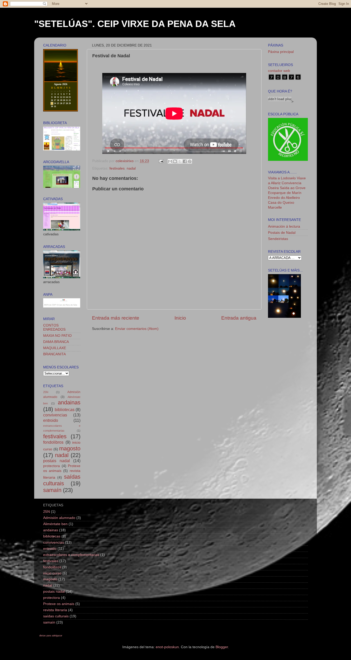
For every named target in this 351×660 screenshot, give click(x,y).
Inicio (180, 318)
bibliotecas (65, 409)
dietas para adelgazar (50, 635)
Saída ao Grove (293, 188)
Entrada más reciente (115, 318)
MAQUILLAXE (54, 348)
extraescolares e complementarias (71, 555)
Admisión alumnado (59, 518)
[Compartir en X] (179, 161)
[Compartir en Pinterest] (189, 161)
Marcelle (275, 207)
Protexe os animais (58, 604)
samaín (52, 490)
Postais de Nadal (281, 233)
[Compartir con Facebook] (184, 161)
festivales (117, 168)
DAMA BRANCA (56, 342)
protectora (51, 466)
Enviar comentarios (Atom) (137, 329)
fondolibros (53, 442)
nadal (131, 168)
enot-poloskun (167, 647)
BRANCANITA (54, 354)
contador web (279, 71)
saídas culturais (61, 480)
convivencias (55, 415)
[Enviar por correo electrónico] (170, 161)
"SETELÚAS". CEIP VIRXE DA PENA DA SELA (135, 23)
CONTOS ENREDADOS (54, 327)
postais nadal (56, 460)
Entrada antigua (238, 318)
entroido (50, 420)
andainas (69, 402)
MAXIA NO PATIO (57, 336)
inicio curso (52, 573)
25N (45, 392)
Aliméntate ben (55, 524)
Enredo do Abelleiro (284, 198)
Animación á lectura (284, 226)
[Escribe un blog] (175, 161)
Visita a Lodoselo (282, 178)
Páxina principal (281, 52)
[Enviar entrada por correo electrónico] (160, 161)
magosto (69, 448)
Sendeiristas (278, 239)
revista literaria (55, 610)
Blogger (222, 647)
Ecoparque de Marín (284, 193)
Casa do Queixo (281, 202)
